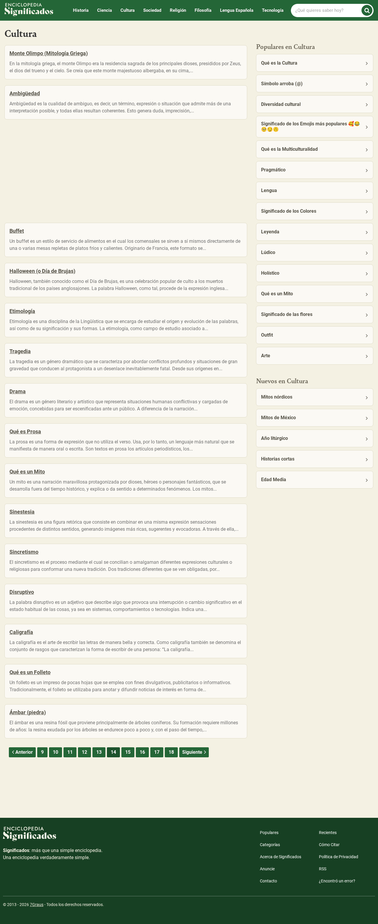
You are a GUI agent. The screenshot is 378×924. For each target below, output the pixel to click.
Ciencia (104, 10)
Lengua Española (236, 10)
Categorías (270, 844)
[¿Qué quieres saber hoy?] (366, 10)
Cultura (127, 10)
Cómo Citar (329, 844)
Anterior (24, 752)
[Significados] (53, 837)
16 (142, 752)
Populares (269, 832)
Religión (178, 10)
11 (70, 752)
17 (156, 752)
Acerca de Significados (280, 856)
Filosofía (203, 10)
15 (128, 752)
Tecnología (273, 10)
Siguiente (192, 752)
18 (171, 752)
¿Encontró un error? (337, 881)
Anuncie (267, 868)
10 (55, 752)
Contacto (268, 881)
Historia (81, 10)
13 (99, 752)
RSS (322, 868)
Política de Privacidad (338, 856)
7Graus (36, 904)
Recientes (328, 832)
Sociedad (152, 10)
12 (84, 752)
